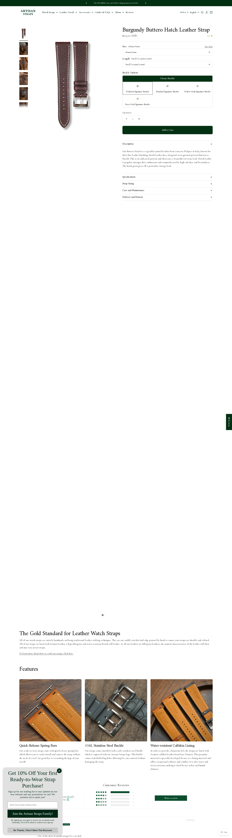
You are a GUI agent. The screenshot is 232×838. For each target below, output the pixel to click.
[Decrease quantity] (126, 119)
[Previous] (86, 3)
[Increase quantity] (139, 119)
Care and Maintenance (133, 190)
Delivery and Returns (132, 197)
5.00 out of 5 (68, 796)
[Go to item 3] (23, 64)
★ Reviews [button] (229, 422)
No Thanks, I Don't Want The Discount (32, 830)
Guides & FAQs (102, 12)
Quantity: (127, 112)
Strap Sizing (128, 184)
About (118, 12)
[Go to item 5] (23, 94)
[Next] (145, 3)
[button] (101, 792)
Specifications (128, 177)
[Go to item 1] (23, 34)
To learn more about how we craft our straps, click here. (46, 653)
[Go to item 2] (23, 49)
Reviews (130, 12)
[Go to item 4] (23, 79)
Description (127, 144)
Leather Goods (67, 12)
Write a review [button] (171, 798)
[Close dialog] (59, 770)
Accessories (85, 12)
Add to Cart (168, 130)
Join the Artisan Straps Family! (32, 813)
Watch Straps (48, 12)
